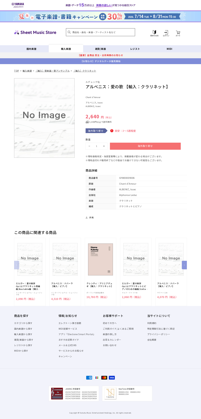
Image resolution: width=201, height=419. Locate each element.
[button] (100, 32)
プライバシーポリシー (158, 334)
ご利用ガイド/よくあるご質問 (118, 328)
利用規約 (151, 323)
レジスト (135, 48)
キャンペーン (65, 356)
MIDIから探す (21, 350)
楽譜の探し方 (110, 334)
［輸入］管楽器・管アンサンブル (52, 70)
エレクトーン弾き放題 (70, 323)
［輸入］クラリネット (84, 70)
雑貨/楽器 (100, 48)
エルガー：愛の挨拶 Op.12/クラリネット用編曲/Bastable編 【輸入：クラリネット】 (28, 286)
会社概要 (151, 339)
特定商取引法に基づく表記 (161, 328)
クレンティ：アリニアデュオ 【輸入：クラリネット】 (100, 285)
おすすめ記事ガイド (69, 339)
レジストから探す (23, 345)
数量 (88, 139)
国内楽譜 (31, 48)
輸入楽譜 (66, 48)
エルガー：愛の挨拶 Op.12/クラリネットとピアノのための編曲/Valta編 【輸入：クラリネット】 (135, 286)
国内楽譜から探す (23, 328)
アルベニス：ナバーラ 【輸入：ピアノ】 (62, 285)
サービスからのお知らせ (71, 350)
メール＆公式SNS (68, 345)
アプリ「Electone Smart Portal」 (77, 334)
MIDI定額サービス (68, 328)
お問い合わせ (110, 345)
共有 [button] (91, 217)
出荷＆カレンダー (112, 339)
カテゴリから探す (23, 323)
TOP (16, 70)
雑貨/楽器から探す (23, 339)
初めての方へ (110, 323)
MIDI (169, 48)
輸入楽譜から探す (23, 334)
